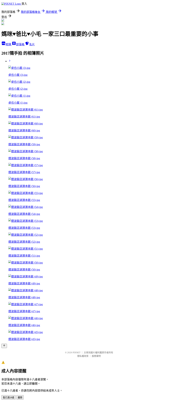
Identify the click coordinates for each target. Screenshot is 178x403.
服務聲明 (96, 356)
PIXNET (76, 352)
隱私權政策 (82, 356)
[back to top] (4, 346)
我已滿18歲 (8, 397)
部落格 (20, 44)
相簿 (9, 44)
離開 (20, 397)
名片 (32, 44)
